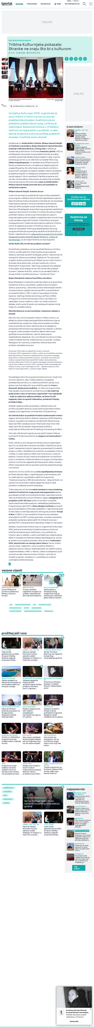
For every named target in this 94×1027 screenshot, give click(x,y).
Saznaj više (74, 1021)
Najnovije (45, 4)
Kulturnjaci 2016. (15, 608)
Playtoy (76, 1)
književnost (8, 788)
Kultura (19, 4)
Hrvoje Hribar (36, 608)
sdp (34, 604)
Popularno (32, 4)
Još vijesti (77, 868)
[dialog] (74, 1006)
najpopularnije (76, 789)
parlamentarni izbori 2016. (32, 611)
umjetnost (8, 799)
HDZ (11, 604)
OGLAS (47, 22)
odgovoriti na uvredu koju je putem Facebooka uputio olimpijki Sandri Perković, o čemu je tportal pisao (36, 237)
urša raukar (49, 611)
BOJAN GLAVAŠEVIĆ (15, 611)
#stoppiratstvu (72, 4)
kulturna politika (45, 604)
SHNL (59, 4)
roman (6, 803)
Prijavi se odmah (78, 229)
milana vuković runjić (23, 604)
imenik (69, 1)
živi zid (26, 608)
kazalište (7, 791)
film (5, 795)
